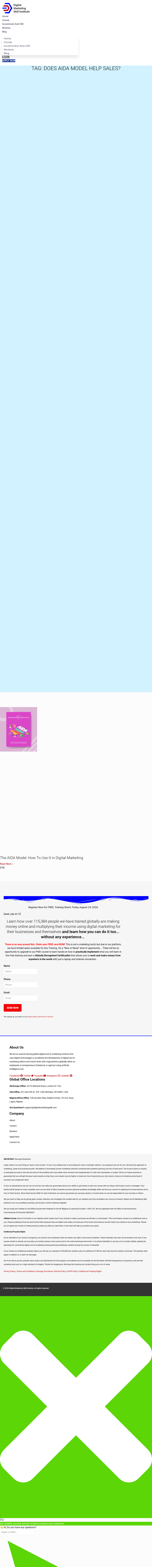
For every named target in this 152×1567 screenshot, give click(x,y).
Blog (4, 31)
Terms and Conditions (26, 1271)
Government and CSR (12, 24)
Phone (7, 979)
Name (7, 965)
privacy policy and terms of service (40, 1017)
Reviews (6, 28)
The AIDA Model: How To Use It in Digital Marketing (41, 858)
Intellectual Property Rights (90, 1271)
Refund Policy (60, 1271)
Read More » (6, 863)
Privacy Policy (9, 1271)
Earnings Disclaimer (44, 1271)
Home (5, 16)
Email (7, 992)
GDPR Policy (72, 1271)
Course (5, 20)
